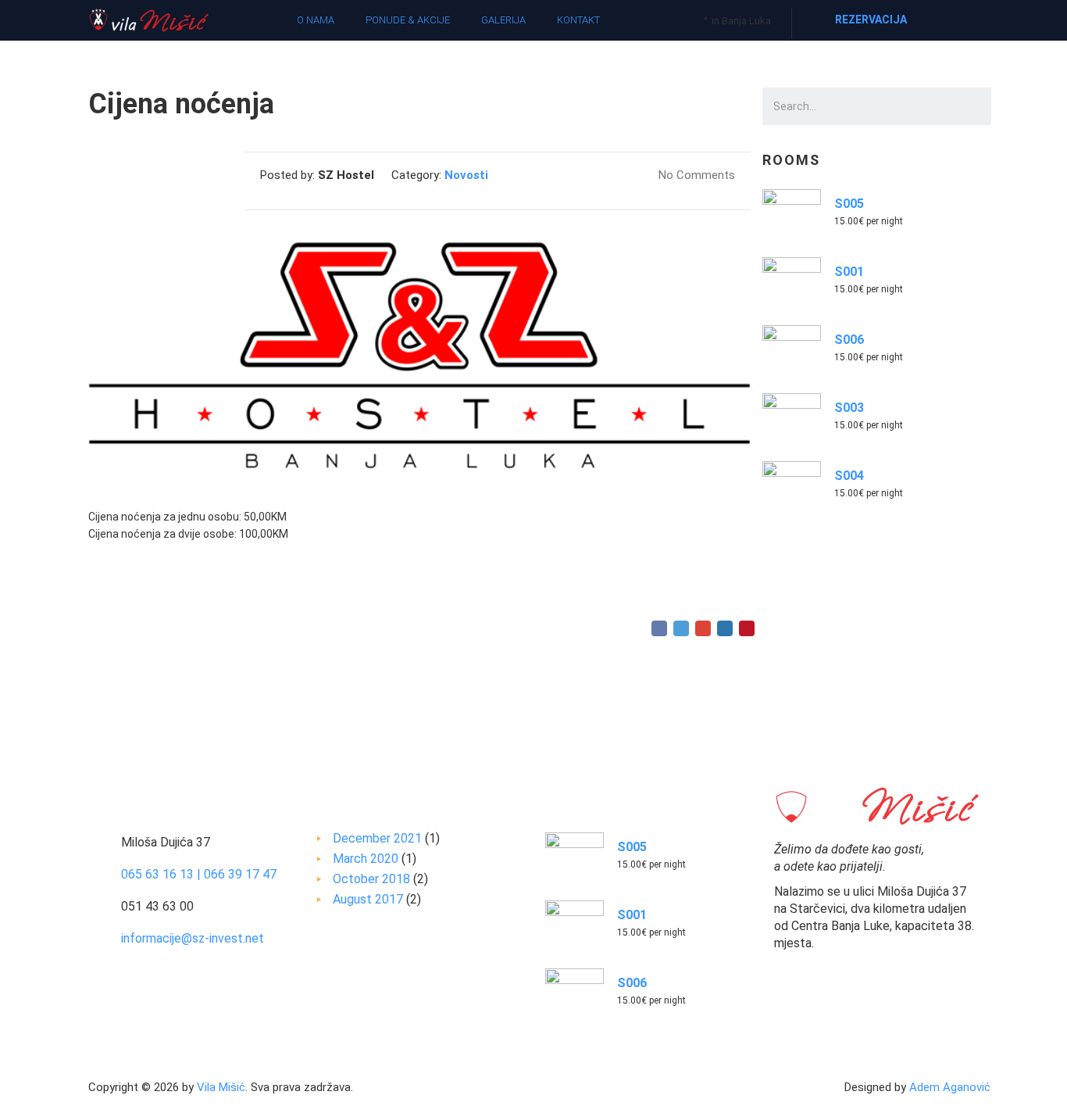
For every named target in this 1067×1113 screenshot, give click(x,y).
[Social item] (967, 20)
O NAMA (315, 20)
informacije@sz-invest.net (192, 938)
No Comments (695, 175)
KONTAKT (578, 20)
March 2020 (365, 858)
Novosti (466, 175)
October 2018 (371, 878)
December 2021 (377, 838)
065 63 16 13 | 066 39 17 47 (199, 874)
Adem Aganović (949, 1087)
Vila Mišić (221, 1087)
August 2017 (368, 899)
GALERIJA (503, 20)
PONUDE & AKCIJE (408, 20)
